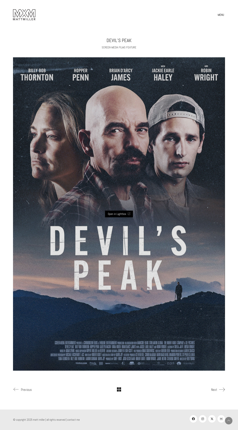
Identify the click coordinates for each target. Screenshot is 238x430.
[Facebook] (193, 419)
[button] (221, 14)
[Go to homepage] (24, 14)
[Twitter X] (212, 419)
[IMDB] (221, 419)
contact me (73, 419)
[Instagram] (202, 419)
